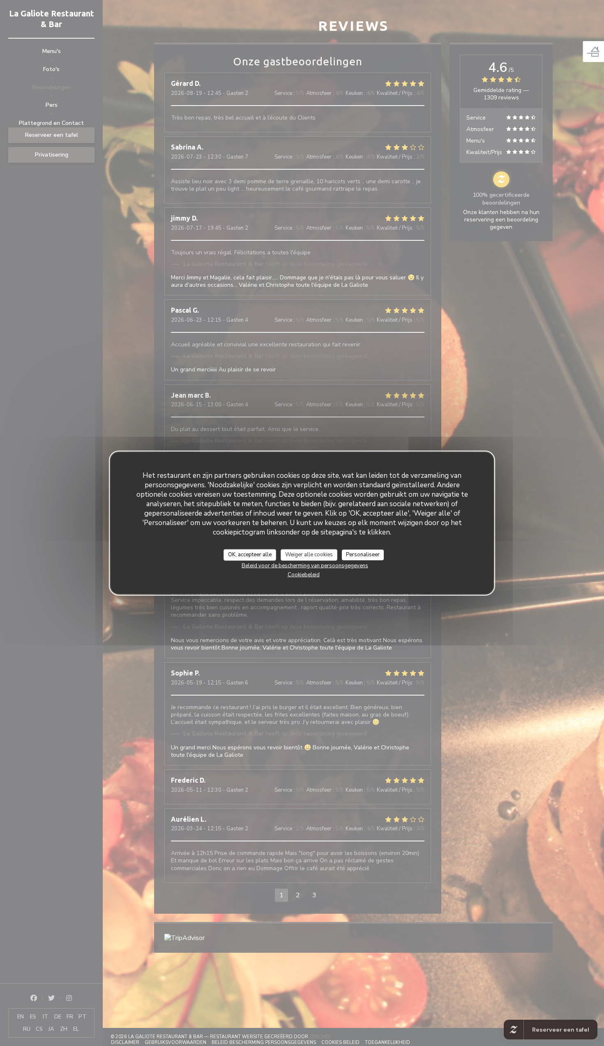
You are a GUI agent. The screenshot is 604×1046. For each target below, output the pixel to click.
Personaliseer (363, 554)
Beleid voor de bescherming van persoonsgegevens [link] (305, 565)
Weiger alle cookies (309, 554)
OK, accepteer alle (250, 554)
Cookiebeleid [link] (304, 574)
